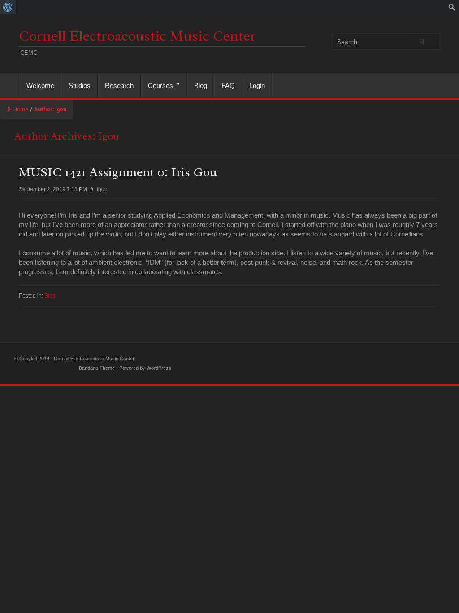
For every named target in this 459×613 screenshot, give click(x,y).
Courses (157, 85)
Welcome (40, 85)
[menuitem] (8, 7)
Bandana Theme (97, 368)
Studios (80, 85)
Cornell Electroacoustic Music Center (137, 36)
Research (119, 85)
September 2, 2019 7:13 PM (53, 189)
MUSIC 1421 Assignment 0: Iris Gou (118, 172)
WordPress (159, 368)
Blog (200, 85)
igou (102, 189)
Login (257, 85)
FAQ (228, 85)
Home (20, 109)
